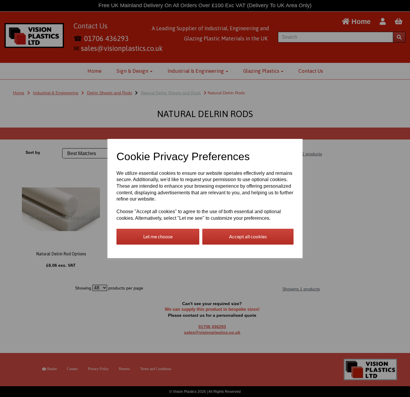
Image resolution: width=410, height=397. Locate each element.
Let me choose (158, 236)
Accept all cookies (248, 236)
